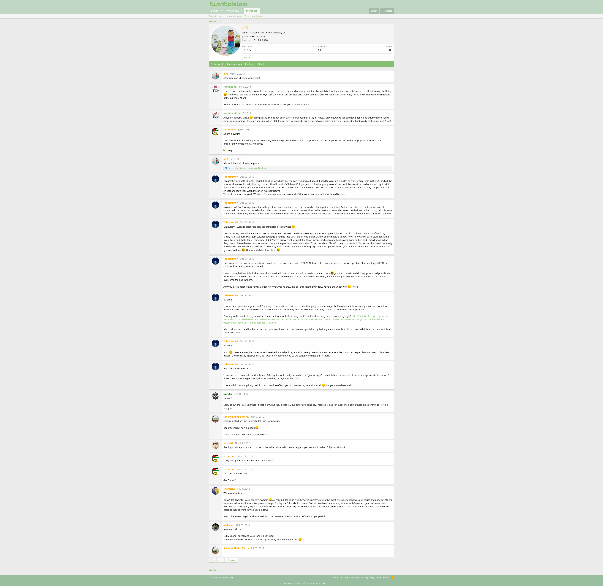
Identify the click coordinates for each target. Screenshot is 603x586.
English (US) (227, 577)
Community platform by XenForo (301, 583)
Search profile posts (254, 16)
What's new (233, 10)
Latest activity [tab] (234, 63)
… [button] (222, 560)
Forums (215, 10)
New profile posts (234, 16)
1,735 (247, 50)
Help (378, 577)
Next (232, 560)
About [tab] (261, 63)
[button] (222, 11)
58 (389, 50)
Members (251, 10)
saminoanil (230, 86)
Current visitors (216, 16)
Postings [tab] (249, 63)
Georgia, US (279, 32)
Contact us (337, 577)
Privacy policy (367, 577)
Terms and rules (351, 577)
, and (248, 168)
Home (386, 577)
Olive (214, 577)
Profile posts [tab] (217, 63)
